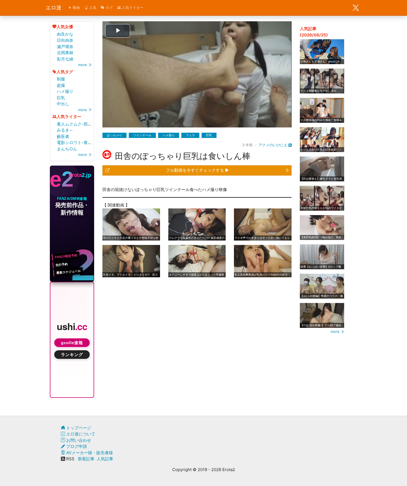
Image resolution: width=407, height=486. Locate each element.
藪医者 (63, 136)
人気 (92, 7)
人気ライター (132, 7)
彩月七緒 (65, 59)
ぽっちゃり (114, 135)
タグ (108, 7)
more (83, 64)
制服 (61, 79)
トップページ (78, 427)
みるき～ (65, 130)
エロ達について (80, 434)
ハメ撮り (65, 91)
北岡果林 (65, 52)
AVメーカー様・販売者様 (89, 452)
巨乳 (61, 97)
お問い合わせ (78, 440)
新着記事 (86, 458)
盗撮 (61, 85)
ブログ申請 (76, 446)
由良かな (65, 34)
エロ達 (53, 7)
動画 (76, 7)
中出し (63, 103)
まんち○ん (67, 148)
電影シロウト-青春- (75, 142)
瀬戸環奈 (65, 46)
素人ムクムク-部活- (75, 124)
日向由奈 (65, 40)
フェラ (190, 135)
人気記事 (105, 458)
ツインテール (142, 135)
